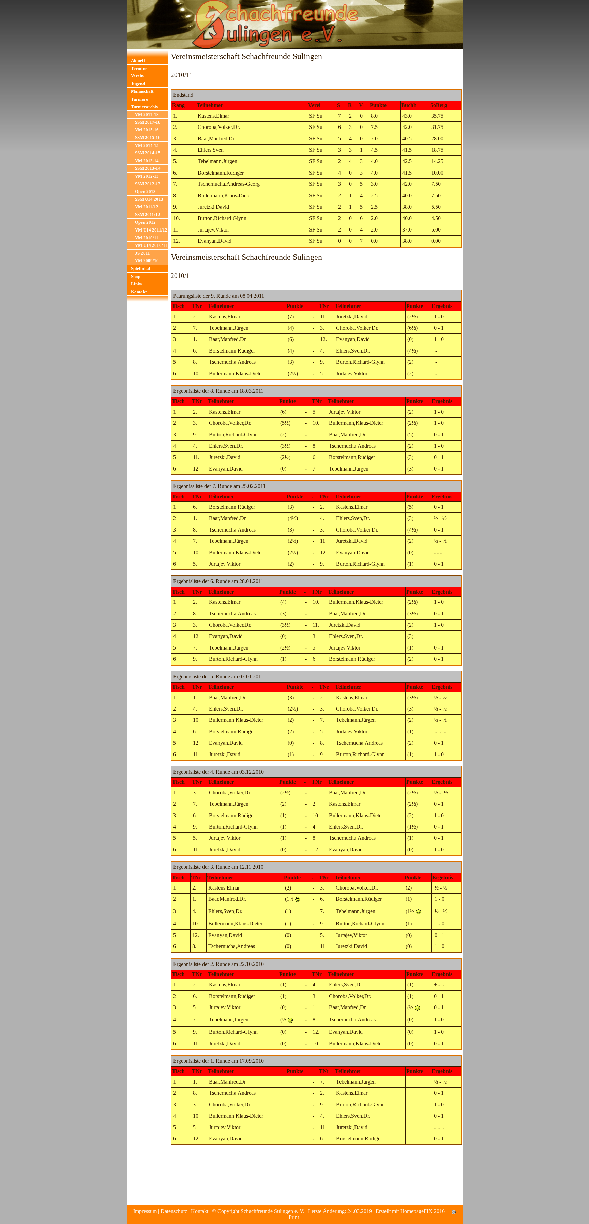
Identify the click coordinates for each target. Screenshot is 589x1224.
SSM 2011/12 (147, 214)
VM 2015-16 (147, 129)
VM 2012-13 (147, 176)
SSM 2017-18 (148, 122)
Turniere (139, 99)
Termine (139, 68)
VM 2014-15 (147, 145)
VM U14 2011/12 (151, 230)
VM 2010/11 (146, 237)
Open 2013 (145, 191)
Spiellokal (140, 268)
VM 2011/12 (146, 206)
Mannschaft (142, 91)
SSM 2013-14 (148, 168)
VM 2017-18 (147, 114)
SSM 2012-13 (148, 183)
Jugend (138, 83)
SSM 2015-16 (148, 137)
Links (136, 283)
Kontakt (139, 291)
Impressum (145, 1211)
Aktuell (138, 60)
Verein (137, 75)
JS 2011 (142, 253)
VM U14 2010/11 (151, 245)
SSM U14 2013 (149, 199)
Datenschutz (174, 1211)
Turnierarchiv (144, 106)
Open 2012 (145, 222)
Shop (135, 276)
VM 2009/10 (147, 260)
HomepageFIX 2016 (422, 1211)
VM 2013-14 (147, 160)
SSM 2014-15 (148, 152)
